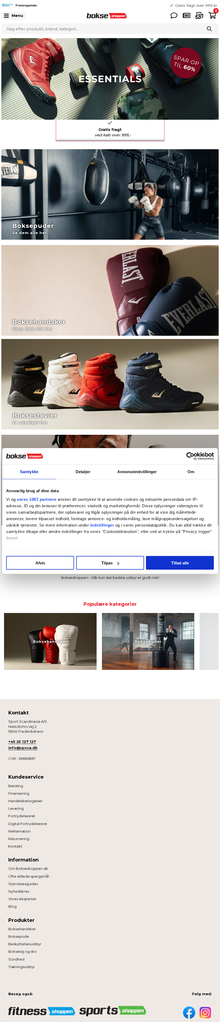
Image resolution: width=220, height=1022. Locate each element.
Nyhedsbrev (19, 891)
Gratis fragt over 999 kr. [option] (196, 5)
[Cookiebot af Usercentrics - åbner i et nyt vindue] (190, 456)
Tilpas (107, 563)
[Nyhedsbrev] (199, 15)
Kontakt (15, 846)
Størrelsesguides (23, 884)
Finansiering (18, 793)
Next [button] (168, 127)
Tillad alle (180, 563)
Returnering (18, 839)
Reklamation (19, 831)
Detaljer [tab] (83, 471)
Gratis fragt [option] (113, 132)
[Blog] (186, 15)
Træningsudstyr (21, 967)
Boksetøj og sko (22, 951)
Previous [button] (106, 5)
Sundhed (16, 959)
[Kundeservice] (174, 15)
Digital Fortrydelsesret (27, 824)
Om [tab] (191, 471)
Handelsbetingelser (25, 801)
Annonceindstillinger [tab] (137, 471)
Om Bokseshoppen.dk (28, 868)
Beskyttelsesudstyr (24, 944)
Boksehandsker (22, 929)
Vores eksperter (22, 899)
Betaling (15, 786)
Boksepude (18, 936)
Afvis (40, 563)
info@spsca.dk (23, 748)
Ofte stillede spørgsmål (28, 876)
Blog (12, 906)
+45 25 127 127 (22, 741)
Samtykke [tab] (29, 471)
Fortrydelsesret (21, 816)
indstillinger (102, 525)
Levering (16, 808)
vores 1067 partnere (37, 499)
